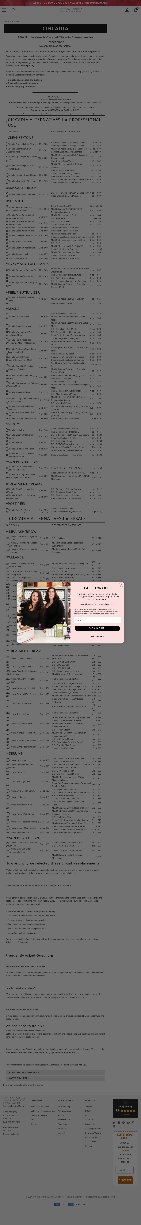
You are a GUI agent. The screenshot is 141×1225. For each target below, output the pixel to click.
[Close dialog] (121, 584)
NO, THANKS (97, 637)
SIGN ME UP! (97, 628)
